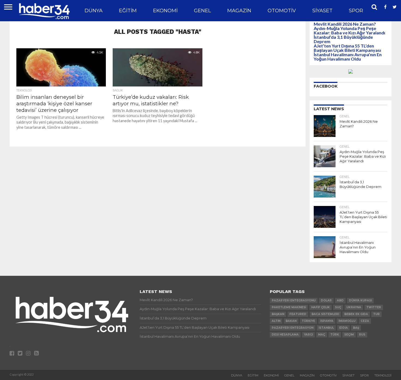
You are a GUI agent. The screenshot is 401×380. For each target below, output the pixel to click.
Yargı (308, 334)
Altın (276, 321)
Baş (356, 328)
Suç (338, 307)
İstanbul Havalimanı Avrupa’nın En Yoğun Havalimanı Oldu (348, 56)
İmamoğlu (347, 321)
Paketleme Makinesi (289, 307)
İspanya (326, 321)
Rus (362, 334)
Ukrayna (353, 307)
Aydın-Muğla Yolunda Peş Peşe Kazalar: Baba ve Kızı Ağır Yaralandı (349, 30)
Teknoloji (382, 375)
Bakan (291, 321)
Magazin (239, 11)
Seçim (349, 334)
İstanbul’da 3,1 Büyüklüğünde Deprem (343, 39)
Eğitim (128, 11)
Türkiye (308, 321)
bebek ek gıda (356, 314)
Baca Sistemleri (325, 314)
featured (297, 314)
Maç (321, 334)
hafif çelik (320, 307)
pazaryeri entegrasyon (292, 328)
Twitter (373, 307)
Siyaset (322, 11)
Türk (334, 334)
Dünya (94, 11)
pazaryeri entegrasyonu (294, 300)
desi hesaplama (285, 334)
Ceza (365, 321)
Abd (340, 300)
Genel (202, 11)
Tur (376, 314)
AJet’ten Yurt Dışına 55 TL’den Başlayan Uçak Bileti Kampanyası (347, 48)
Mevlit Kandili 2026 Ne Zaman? (345, 23)
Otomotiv (282, 11)
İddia (343, 328)
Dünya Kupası (360, 300)
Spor (356, 11)
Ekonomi (165, 11)
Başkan (278, 314)
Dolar (326, 300)
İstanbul (326, 328)
